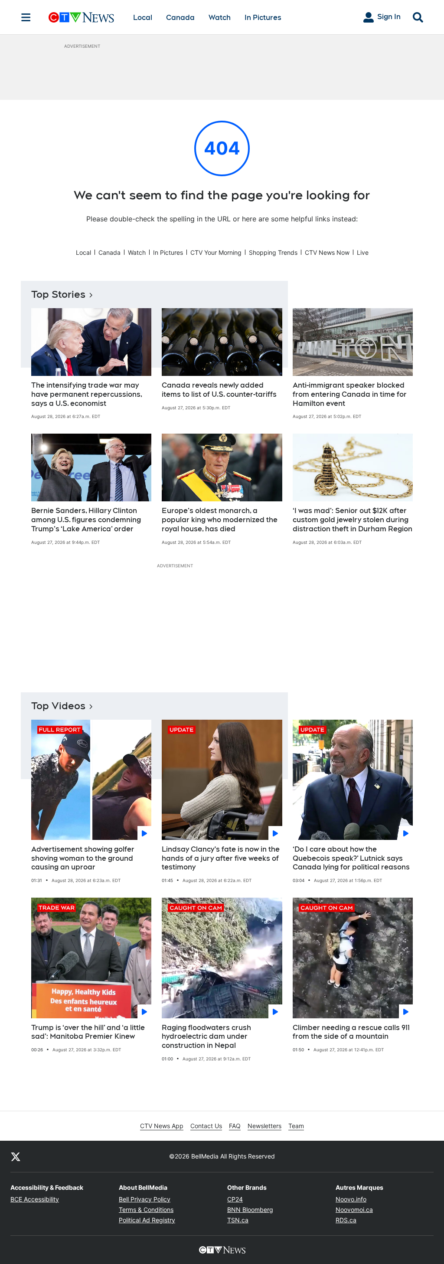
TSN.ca (237, 1220)
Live (363, 252)
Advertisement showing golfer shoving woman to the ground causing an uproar (82, 858)
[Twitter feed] (15, 1156)
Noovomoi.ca (354, 1209)
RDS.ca (346, 1220)
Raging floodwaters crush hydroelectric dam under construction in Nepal (206, 1037)
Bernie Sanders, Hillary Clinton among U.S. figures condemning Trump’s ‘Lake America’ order (86, 520)
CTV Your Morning (216, 252)
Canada (180, 17)
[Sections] (26, 17)
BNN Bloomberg (250, 1209)
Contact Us (206, 1125)
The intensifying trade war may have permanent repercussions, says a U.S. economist (86, 394)
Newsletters (264, 1125)
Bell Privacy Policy (144, 1199)
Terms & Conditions (146, 1209)
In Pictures (263, 17)
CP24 (235, 1199)
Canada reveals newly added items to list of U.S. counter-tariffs (219, 389)
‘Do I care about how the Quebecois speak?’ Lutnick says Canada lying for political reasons (351, 858)
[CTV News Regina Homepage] (81, 17)
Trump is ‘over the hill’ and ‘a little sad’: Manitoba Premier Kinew (88, 1032)
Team (296, 1125)
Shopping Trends (273, 252)
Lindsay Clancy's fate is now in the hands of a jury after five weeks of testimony (221, 858)
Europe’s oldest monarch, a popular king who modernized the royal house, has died (220, 520)
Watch (220, 17)
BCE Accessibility (34, 1199)
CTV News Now (327, 252)
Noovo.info (351, 1199)
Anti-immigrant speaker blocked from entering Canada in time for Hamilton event (350, 394)
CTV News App (161, 1125)
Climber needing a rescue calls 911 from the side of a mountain (351, 1032)
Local (142, 17)
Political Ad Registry (147, 1220)
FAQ (235, 1125)
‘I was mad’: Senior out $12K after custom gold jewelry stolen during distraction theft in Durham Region (352, 520)
